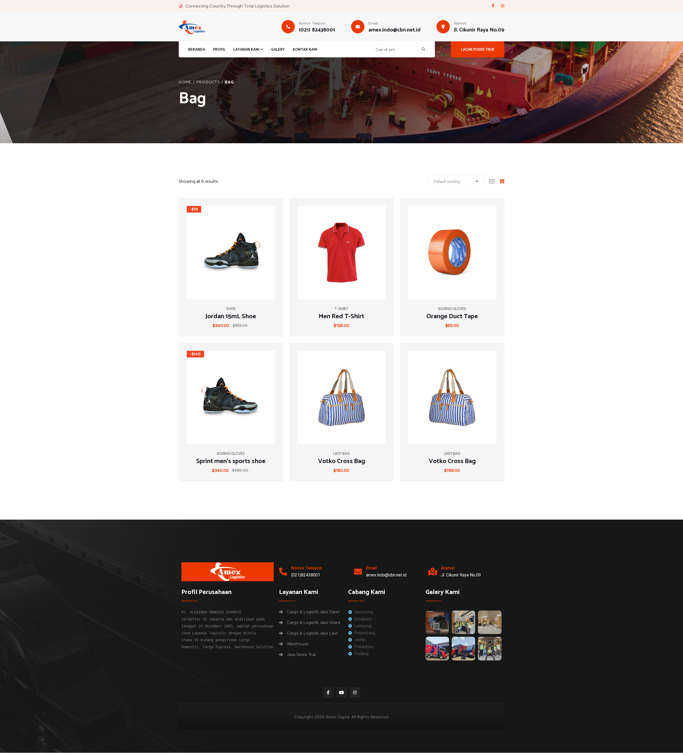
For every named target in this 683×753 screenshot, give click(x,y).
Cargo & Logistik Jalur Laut (312, 633)
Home (185, 82)
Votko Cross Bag (341, 461)
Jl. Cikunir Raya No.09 (479, 30)
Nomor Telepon (306, 568)
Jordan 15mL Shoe (230, 316)
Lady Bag (341, 454)
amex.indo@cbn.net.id (394, 30)
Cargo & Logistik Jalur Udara (313, 622)
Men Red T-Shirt (341, 316)
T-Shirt (341, 309)
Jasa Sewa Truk (301, 654)
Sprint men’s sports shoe (230, 461)
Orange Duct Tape (452, 316)
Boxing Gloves (452, 309)
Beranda (196, 50)
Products (208, 82)
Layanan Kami (246, 50)
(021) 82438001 (317, 30)
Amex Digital (338, 716)
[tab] (492, 181)
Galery (278, 50)
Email (371, 568)
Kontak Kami (305, 50)
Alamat (448, 568)
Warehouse (297, 643)
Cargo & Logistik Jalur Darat (313, 611)
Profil (219, 50)
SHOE (231, 309)
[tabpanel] (341, 343)
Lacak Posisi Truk (477, 49)
